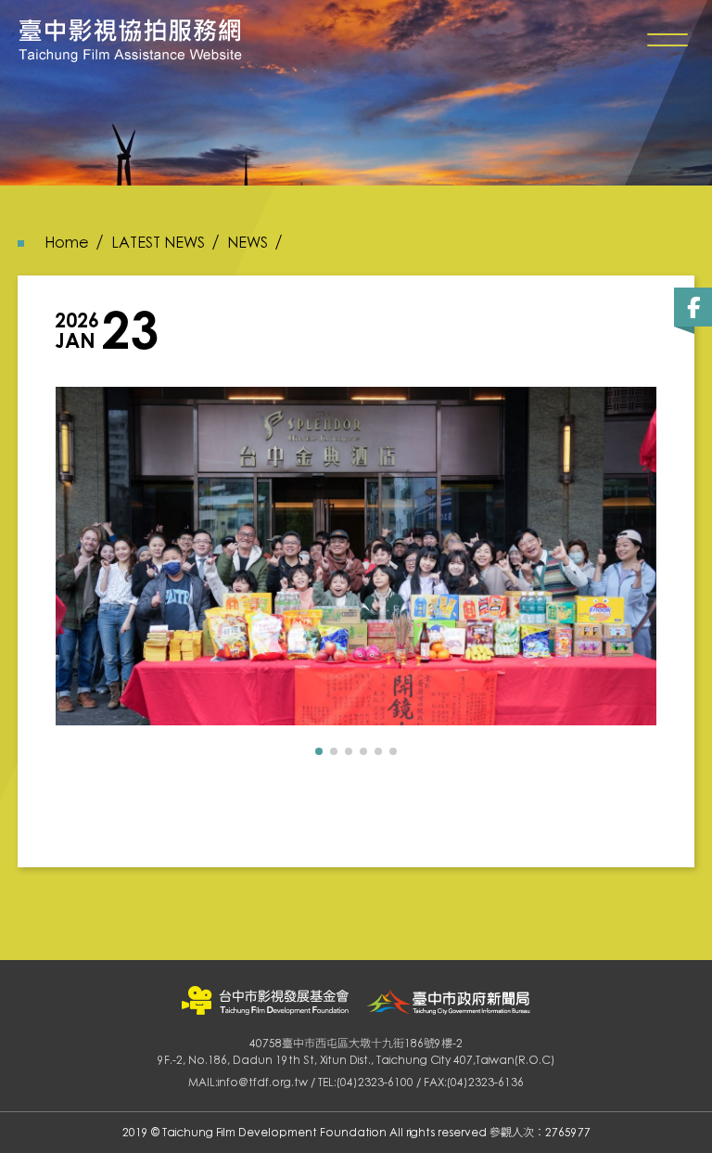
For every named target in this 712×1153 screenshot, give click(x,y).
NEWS (247, 242)
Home (66, 242)
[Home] (130, 40)
